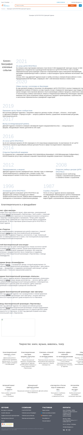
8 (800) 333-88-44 (67, 414)
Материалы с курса (47, 415)
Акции (2, 421)
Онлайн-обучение (5, 413)
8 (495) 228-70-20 (67, 421)
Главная (3, 8)
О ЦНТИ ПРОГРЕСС (26, 410)
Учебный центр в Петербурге (29, 413)
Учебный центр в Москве (28, 415)
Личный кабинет (46, 421)
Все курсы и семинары (7, 410)
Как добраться (45, 418)
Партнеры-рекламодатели (28, 418)
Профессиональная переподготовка (10, 415)
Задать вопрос (46, 410)
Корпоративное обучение (7, 418)
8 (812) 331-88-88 (67, 416)
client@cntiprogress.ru (68, 427)
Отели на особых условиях (48, 413)
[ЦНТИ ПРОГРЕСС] (7, 5)
